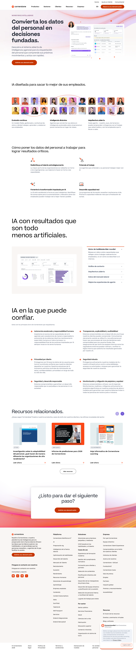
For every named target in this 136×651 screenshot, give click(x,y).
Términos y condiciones (59, 647)
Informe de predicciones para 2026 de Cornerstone (64, 423)
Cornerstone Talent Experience (113, 546)
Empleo (105, 577)
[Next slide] (122, 414)
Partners (106, 581)
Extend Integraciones (60, 618)
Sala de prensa (108, 574)
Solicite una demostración (24, 63)
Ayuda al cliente (107, 2)
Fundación (106, 566)
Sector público (83, 608)
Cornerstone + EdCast (110, 563)
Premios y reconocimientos (112, 589)
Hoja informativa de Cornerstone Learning (105, 422)
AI (53, 542)
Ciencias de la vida (84, 619)
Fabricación (82, 622)
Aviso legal (29, 647)
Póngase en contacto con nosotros (23, 568)
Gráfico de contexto (96, 266)
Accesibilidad (107, 592)
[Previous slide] (117, 414)
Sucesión (56, 570)
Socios (97, 2)
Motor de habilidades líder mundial (102, 249)
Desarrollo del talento (60, 559)
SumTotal (56, 603)
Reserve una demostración (112, 7)
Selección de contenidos (86, 571)
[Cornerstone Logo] (19, 7)
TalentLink (56, 607)
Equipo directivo (108, 542)
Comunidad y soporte (19, 572)
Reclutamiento (58, 566)
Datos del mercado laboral (98, 277)
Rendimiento (57, 574)
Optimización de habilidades (63, 555)
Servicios (56, 614)
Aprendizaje (57, 585)
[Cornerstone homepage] (29, 534)
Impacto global (108, 585)
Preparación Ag (58, 546)
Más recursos (68, 471)
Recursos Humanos (59, 577)
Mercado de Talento (60, 563)
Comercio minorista (84, 630)
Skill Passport (57, 611)
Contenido (56, 592)
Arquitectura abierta (96, 272)
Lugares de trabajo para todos (88, 599)
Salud (80, 615)
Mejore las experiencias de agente (101, 282)
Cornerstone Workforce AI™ (62, 538)
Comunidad (119, 2)
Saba (55, 600)
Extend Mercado (58, 622)
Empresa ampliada (59, 589)
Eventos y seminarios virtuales (113, 618)
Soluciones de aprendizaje (62, 581)
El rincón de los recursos (111, 614)
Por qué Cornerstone (110, 538)
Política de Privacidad (41, 647)
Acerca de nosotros (109, 559)
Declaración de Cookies (79, 647)
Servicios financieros (85, 611)
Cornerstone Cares (109, 570)
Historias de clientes (110, 555)
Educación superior (84, 626)
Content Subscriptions (60, 596)
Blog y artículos (108, 621)
